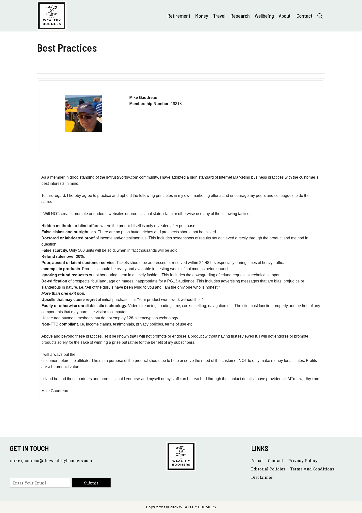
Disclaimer (262, 477)
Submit (91, 482)
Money (201, 16)
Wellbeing (264, 16)
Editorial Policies (268, 468)
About (285, 16)
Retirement (178, 16)
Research (240, 16)
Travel (219, 16)
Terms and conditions (312, 468)
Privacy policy (303, 460)
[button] (320, 16)
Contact (304, 16)
